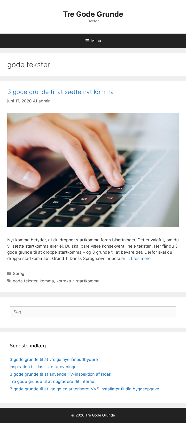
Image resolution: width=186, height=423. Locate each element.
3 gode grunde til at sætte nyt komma (60, 91)
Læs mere (141, 258)
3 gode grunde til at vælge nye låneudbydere (54, 359)
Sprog (18, 273)
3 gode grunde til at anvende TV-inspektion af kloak (60, 374)
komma (47, 281)
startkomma (88, 281)
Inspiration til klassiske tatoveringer (44, 366)
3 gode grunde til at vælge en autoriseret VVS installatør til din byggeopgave (84, 389)
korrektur (65, 281)
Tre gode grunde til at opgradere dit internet (53, 381)
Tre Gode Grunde (93, 14)
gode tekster (25, 281)
